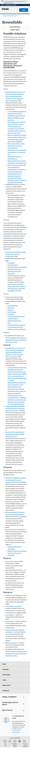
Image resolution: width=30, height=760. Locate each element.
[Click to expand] (15, 2)
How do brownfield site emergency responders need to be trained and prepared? (17, 180)
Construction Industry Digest (14, 297)
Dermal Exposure (13, 265)
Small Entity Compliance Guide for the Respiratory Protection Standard (16, 480)
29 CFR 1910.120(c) (19, 234)
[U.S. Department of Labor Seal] (6, 720)
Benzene (22, 286)
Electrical (10, 310)
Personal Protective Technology (15, 529)
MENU (24, 10)
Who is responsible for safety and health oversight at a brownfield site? (16, 146)
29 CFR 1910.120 (7, 79)
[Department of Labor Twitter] (10, 741)
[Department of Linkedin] (24, 741)
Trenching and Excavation (15, 327)
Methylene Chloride (16, 289)
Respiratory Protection (14, 271)
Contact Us (6, 690)
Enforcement (6, 674)
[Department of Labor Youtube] (19, 741)
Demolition (11, 308)
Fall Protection (12, 312)
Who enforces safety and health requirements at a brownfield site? (17, 152)
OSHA (5, 9)
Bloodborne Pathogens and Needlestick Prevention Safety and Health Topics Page (16, 340)
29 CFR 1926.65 (18, 79)
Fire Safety (11, 314)
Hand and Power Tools (14, 321)
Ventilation (11, 555)
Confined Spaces (13, 306)
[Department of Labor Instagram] (14, 741)
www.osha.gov (16, 732)
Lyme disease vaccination (13, 606)
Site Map (5, 744)
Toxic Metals (11, 273)
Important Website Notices (14, 745)
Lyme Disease (10, 615)
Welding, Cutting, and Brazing (16, 329)
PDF (7, 602)
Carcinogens (11, 263)
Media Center (6, 685)
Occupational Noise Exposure (16, 325)
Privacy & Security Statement (25, 745)
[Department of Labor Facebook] (5, 741)
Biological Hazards (11, 643)
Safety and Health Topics (10, 16)
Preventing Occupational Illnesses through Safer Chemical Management (16, 254)
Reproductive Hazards (14, 269)
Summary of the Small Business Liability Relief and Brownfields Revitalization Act (15, 434)
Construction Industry (12, 561)
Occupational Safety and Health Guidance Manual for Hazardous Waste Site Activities (15, 408)
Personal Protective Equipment (17, 267)
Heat (9, 323)
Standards (6, 669)
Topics (4, 680)
